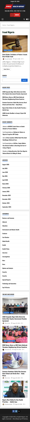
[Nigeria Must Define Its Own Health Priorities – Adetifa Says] (15, 389)
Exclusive (4, 233)
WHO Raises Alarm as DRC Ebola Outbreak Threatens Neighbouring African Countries (13, 98)
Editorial (4, 222)
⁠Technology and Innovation (9, 284)
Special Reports (6, 280)
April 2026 (5, 180)
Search (4, 75)
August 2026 (5, 164)
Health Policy (5, 249)
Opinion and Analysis (7, 268)
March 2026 (5, 184)
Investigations (6, 257)
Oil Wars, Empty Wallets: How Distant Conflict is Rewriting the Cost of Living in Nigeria (14, 145)
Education (4, 226)
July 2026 (4, 168)
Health (4, 245)
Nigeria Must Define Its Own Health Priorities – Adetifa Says (12, 401)
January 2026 (5, 191)
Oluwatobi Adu (8, 349)
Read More (7, 69)
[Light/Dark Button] (27, 19)
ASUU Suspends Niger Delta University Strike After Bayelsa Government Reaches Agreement (14, 93)
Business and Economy (8, 218)
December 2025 (6, 195)
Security (10, 50)
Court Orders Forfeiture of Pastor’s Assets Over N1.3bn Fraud (15, 43)
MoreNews (16, 419)
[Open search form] (24, 19)
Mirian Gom (7, 323)
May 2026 (4, 176)
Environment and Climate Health (10, 230)
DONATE (17, 15)
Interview (4, 253)
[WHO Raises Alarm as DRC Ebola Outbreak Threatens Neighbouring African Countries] (15, 334)
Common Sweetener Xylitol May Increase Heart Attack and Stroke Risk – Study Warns (14, 104)
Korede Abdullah (8, 59)
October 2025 (6, 203)
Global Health (5, 241)
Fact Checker (5, 237)
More (3, 260)
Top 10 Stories (6, 287)
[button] (2, 19)
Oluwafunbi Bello (8, 404)
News (5, 50)
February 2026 (6, 188)
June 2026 (5, 172)
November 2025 (6, 199)
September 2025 (6, 207)
